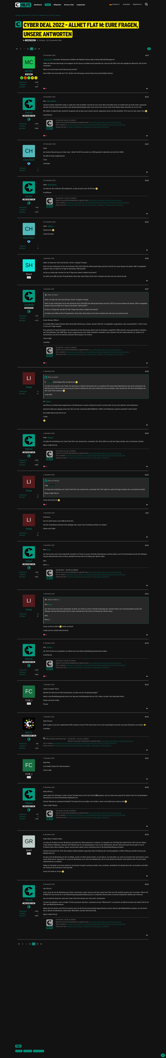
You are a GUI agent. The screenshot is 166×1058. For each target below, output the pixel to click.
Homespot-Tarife (105, 203)
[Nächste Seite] (39, 48)
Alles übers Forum (72, 574)
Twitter (101, 205)
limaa (50, 382)
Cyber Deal (27, 1051)
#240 (147, 884)
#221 (147, 55)
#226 (147, 258)
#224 (147, 180)
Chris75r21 (52, 185)
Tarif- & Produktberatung (88, 125)
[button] (115, 4)
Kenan (51, 226)
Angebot (18, 1051)
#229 (147, 433)
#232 (147, 545)
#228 (147, 371)
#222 (147, 97)
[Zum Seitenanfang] (163, 1055)
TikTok (106, 127)
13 (35, 49)
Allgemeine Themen (73, 203)
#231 (147, 513)
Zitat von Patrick (53, 481)
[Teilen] (149, 48)
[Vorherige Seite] (17, 48)
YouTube (98, 127)
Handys (126, 203)
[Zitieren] (147, 88)
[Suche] (146, 4)
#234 (147, 643)
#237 (147, 758)
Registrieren (137, 4)
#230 (147, 475)
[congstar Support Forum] (23, 4)
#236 (147, 717)
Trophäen (22, 84)
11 (28, 49)
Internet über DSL (113, 125)
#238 (147, 787)
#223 (147, 144)
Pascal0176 (49, 59)
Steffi (49, 401)
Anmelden (126, 4)
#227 (147, 289)
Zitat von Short (52, 295)
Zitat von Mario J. (53, 599)
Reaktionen (22, 82)
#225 (147, 222)
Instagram (88, 127)
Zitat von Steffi (52, 377)
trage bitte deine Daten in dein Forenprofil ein (105, 200)
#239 (147, 834)
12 (32, 49)
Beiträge (22, 87)
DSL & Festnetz (117, 203)
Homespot (102, 125)
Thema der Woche (73, 205)
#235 (147, 685)
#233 (147, 594)
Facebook (79, 127)
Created (70, 127)
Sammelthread (38, 1051)
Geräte (123, 125)
